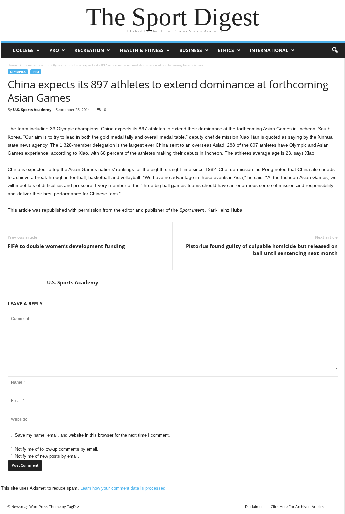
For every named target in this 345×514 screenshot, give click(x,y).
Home (12, 65)
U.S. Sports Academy (32, 109)
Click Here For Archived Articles (297, 506)
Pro (54, 50)
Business (190, 50)
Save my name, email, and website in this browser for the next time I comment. (92, 435)
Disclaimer (254, 506)
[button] (334, 50)
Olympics (58, 65)
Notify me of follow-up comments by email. (56, 449)
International (269, 50)
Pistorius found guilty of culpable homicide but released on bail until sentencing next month (262, 249)
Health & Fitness (142, 50)
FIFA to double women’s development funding (66, 246)
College (23, 50)
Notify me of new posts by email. (47, 456)
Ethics (226, 50)
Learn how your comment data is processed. (123, 488)
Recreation (89, 50)
